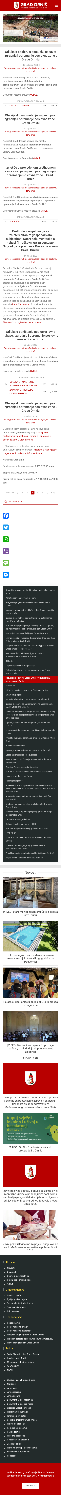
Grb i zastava (13, 1311)
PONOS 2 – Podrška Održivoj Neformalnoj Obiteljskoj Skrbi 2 (29, 839)
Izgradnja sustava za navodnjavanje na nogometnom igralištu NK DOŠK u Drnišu (29, 705)
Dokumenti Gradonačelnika (20, 1400)
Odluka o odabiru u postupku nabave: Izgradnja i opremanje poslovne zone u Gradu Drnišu (30, 55)
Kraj (53, 492)
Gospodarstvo (13, 1323)
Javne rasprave (14, 1392)
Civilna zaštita (13, 1432)
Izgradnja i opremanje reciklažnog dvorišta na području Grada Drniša (30, 611)
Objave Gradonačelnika (18, 1276)
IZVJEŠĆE (15, 221)
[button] (56, 5)
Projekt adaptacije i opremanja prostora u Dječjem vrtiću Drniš (30, 739)
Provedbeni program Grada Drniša (23, 1342)
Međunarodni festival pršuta (20, 1362)
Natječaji (11, 1384)
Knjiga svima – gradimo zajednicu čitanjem (24, 858)
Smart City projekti (14, 695)
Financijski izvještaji (16, 1416)
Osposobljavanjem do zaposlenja (20, 665)
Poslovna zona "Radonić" (19, 1331)
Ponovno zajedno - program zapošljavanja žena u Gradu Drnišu (30, 732)
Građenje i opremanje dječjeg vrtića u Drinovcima (27, 633)
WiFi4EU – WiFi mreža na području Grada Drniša (27, 690)
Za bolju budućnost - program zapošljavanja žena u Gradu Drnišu (28, 671)
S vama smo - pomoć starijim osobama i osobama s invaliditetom (28, 761)
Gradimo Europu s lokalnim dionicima (22, 767)
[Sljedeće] (48, 492)
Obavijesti (11, 1272)
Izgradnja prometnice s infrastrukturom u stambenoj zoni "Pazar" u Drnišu (29, 619)
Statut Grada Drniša (16, 1307)
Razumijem (30, 1486)
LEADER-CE (11, 833)
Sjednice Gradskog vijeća (19, 1408)
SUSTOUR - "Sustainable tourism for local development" (30, 771)
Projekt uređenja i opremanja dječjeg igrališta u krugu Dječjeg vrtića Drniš (29, 813)
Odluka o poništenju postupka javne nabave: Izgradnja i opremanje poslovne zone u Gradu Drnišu (30, 335)
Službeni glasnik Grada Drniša (21, 1380)
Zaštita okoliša (14, 1444)
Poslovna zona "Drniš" (17, 1327)
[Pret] (17, 492)
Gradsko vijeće (14, 1295)
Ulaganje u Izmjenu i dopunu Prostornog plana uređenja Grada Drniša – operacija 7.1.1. (30, 647)
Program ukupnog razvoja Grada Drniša (25, 1334)
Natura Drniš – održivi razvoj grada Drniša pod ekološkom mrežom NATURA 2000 (26, 655)
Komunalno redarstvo (17, 1428)
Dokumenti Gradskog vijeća (20, 1404)
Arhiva (10, 1284)
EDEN (10, 1370)
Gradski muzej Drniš (16, 1358)
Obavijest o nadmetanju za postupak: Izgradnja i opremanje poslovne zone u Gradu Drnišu (30, 119)
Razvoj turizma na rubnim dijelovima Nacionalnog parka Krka (30, 591)
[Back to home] (30, 5)
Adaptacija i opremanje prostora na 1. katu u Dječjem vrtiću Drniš (29, 798)
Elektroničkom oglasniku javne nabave (22, 322)
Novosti (11, 1268)
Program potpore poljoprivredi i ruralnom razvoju (30, 1339)
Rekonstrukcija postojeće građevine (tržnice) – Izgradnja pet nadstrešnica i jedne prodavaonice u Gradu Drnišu (30, 627)
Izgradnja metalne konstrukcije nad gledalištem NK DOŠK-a (28, 724)
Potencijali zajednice (14, 781)
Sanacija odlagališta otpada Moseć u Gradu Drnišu (28, 699)
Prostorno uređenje (16, 1424)
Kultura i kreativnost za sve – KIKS (21, 824)
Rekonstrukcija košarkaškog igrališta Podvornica (27, 828)
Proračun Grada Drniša (17, 1412)
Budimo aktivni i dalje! (15, 746)
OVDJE (33, 94)
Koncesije (11, 1456)
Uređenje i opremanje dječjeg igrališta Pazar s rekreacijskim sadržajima (25, 847)
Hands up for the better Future (19, 776)
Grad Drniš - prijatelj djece (19, 1280)
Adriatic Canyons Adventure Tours (21, 598)
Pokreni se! (10, 685)
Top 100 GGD (13, 1366)
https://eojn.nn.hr (20, 304)
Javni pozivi (12, 1388)
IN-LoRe (9, 661)
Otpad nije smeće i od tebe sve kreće (21, 755)
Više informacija (45, 1475)
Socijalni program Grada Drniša (22, 1420)
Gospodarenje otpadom (18, 1439)
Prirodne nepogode (16, 1436)
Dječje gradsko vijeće (17, 1299)
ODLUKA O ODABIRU (20, 105)
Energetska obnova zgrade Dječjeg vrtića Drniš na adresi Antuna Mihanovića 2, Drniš (30, 639)
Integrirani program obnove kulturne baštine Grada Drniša (28, 604)
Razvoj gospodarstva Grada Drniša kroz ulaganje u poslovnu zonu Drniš (30, 69)
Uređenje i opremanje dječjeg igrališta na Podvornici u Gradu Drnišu (29, 805)
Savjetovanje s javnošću (18, 1451)
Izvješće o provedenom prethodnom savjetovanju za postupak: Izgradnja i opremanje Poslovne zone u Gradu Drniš (30, 173)
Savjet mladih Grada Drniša (20, 1303)
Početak (10, 492)
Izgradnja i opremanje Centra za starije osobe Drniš (28, 750)
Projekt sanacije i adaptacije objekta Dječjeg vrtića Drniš (30, 853)
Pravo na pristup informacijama (22, 1448)
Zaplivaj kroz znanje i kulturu (18, 819)
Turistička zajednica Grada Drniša (23, 1354)
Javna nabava (13, 1396)
